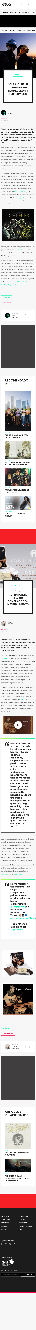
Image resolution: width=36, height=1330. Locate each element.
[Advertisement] (18, 346)
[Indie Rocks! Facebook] (2, 1244)
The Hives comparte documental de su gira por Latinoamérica (17, 1178)
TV (19, 12)
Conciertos (21, 30)
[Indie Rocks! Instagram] (10, 1244)
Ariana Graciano (11, 623)
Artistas (22, 1219)
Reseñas (12, 30)
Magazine (26, 12)
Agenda (13, 12)
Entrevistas (8, 511)
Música (5, 12)
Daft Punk (4, 119)
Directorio (23, 1223)
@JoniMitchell (18, 906)
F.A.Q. (21, 1229)
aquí (22, 699)
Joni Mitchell (5, 629)
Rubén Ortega (10, 112)
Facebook (4, 874)
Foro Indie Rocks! (26, 1226)
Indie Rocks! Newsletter (9, 1271)
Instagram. (19, 874)
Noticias (4, 30)
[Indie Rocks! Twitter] (6, 1244)
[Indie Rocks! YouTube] (15, 1244)
